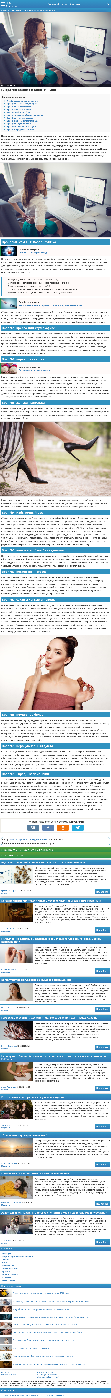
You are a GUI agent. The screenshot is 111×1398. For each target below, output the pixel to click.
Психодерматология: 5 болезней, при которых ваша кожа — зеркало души (49, 1018)
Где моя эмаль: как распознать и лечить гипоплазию (35, 1173)
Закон (5, 1262)
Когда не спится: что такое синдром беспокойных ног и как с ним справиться (51, 900)
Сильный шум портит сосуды (34, 253)
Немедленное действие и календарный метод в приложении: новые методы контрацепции (51, 940)
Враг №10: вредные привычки (20, 129)
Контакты (75, 4)
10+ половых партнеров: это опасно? (24, 1135)
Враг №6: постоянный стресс (20, 118)
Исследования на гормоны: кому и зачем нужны (32, 1097)
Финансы (6, 1259)
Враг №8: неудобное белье (19, 123)
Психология (8, 1265)
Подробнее (102, 891)
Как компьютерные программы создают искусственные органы (51, 305)
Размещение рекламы (47, 1375)
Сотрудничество (45, 1372)
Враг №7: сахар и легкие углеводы (22, 121)
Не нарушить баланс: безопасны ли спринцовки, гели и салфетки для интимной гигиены (53, 1057)
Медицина (5, 893)
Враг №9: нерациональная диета (22, 126)
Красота (6, 1271)
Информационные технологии (17, 1256)
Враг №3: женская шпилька (19, 109)
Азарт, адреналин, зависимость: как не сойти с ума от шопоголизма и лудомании (54, 1212)
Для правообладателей (48, 1377)
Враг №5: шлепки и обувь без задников (25, 115)
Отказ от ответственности (52, 1395)
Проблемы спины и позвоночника (23, 101)
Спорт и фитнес (10, 1268)
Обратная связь (8, 1375)
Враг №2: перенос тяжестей (19, 106)
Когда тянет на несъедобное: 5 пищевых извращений (36, 979)
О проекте (62, 4)
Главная (52, 4)
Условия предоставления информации (19, 1395)
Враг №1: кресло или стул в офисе (22, 104)
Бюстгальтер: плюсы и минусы (34, 370)
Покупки (6, 1277)
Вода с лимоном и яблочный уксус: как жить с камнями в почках (43, 862)
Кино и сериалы (10, 1274)
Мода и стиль (9, 1280)
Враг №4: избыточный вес (19, 112)
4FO (8, 3)
